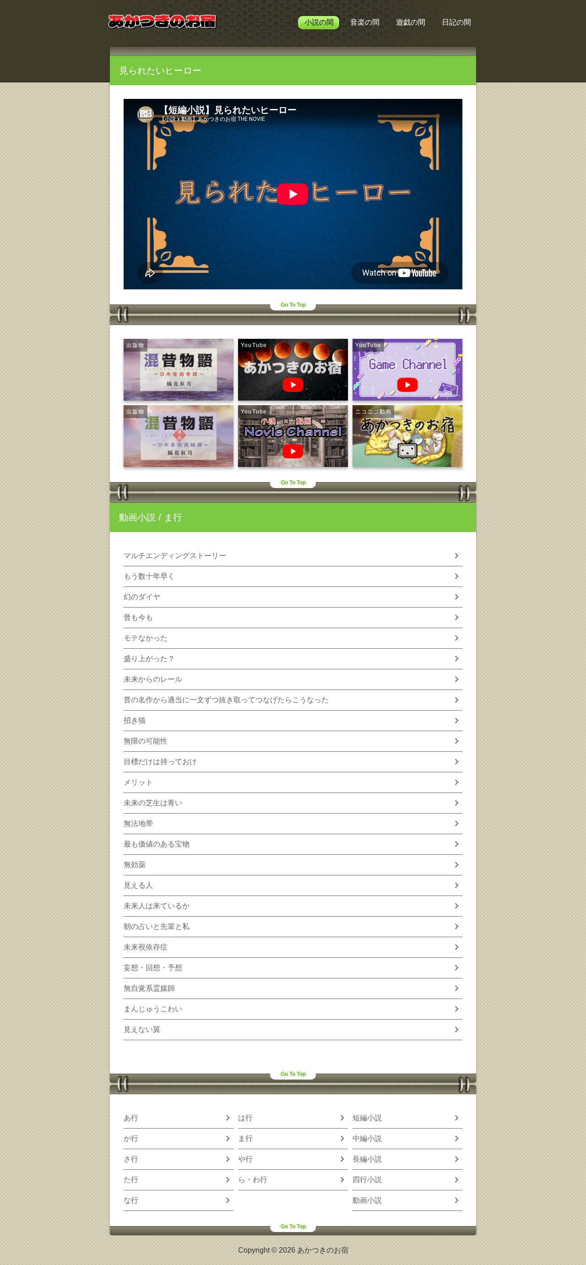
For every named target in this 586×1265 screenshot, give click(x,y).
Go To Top (293, 305)
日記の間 (456, 22)
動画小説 (137, 517)
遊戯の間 (410, 22)
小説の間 (319, 22)
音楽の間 (365, 22)
